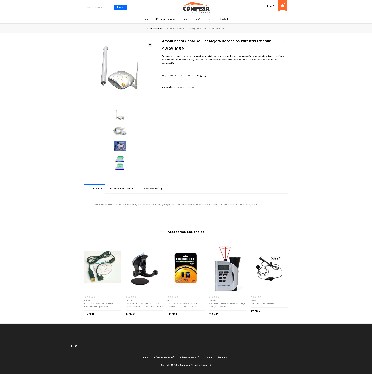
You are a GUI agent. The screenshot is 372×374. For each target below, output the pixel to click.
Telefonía (190, 87)
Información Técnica (122, 188)
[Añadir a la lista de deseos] (109, 261)
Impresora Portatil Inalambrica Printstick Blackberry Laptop (283, 44)
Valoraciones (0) (152, 188)
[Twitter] (76, 345)
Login (270, 6)
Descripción (95, 188)
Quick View (103, 261)
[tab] (94, 189)
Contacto (224, 19)
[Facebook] (72, 345)
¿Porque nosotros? (165, 19)
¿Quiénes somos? (190, 19)
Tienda (210, 19)
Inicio (146, 19)
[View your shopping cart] (283, 8)
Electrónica (159, 28)
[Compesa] (196, 7)
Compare (204, 76)
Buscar (120, 7)
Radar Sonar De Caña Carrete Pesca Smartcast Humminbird (280, 44)
